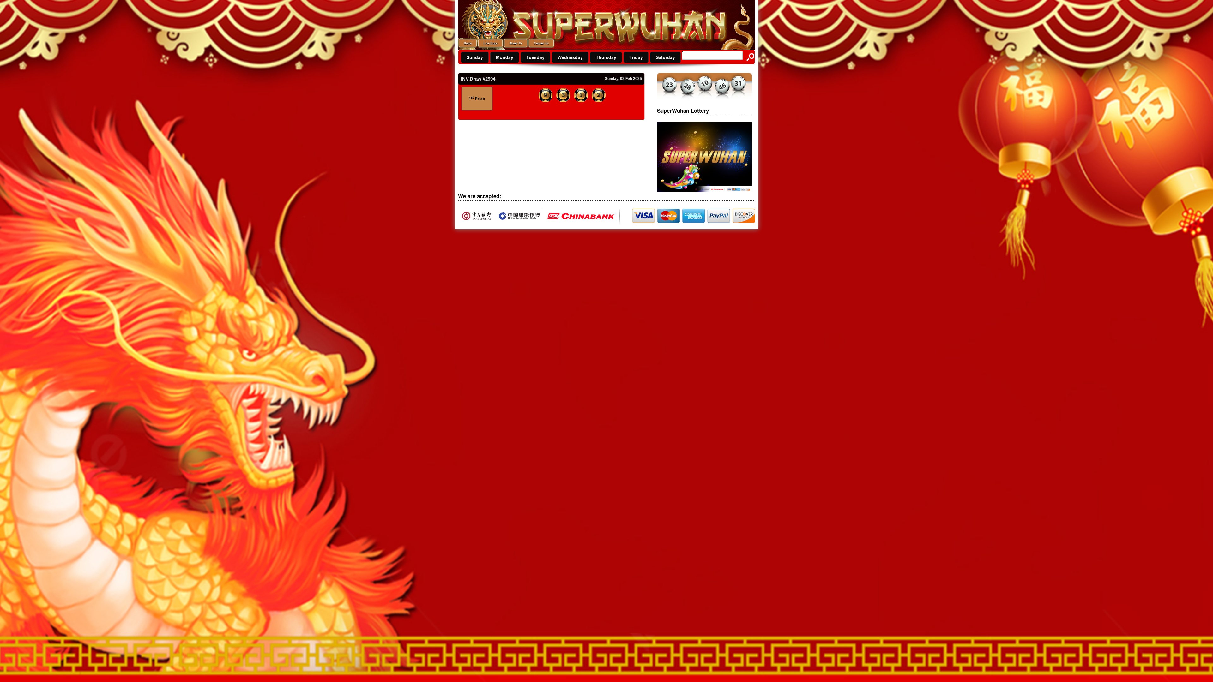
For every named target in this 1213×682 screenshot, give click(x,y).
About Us (515, 43)
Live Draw (490, 43)
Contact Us (541, 43)
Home (468, 43)
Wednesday (570, 57)
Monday (504, 57)
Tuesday (535, 57)
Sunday (475, 57)
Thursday (606, 57)
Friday (636, 57)
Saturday (665, 57)
